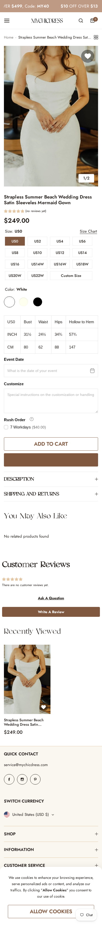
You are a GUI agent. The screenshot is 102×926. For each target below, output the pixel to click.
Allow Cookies (51, 911)
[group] (51, 116)
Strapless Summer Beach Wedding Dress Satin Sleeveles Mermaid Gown (25, 722)
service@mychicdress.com (26, 765)
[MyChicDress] (47, 20)
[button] (25, 211)
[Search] (81, 20)
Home (8, 37)
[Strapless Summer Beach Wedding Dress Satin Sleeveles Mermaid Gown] (27, 679)
